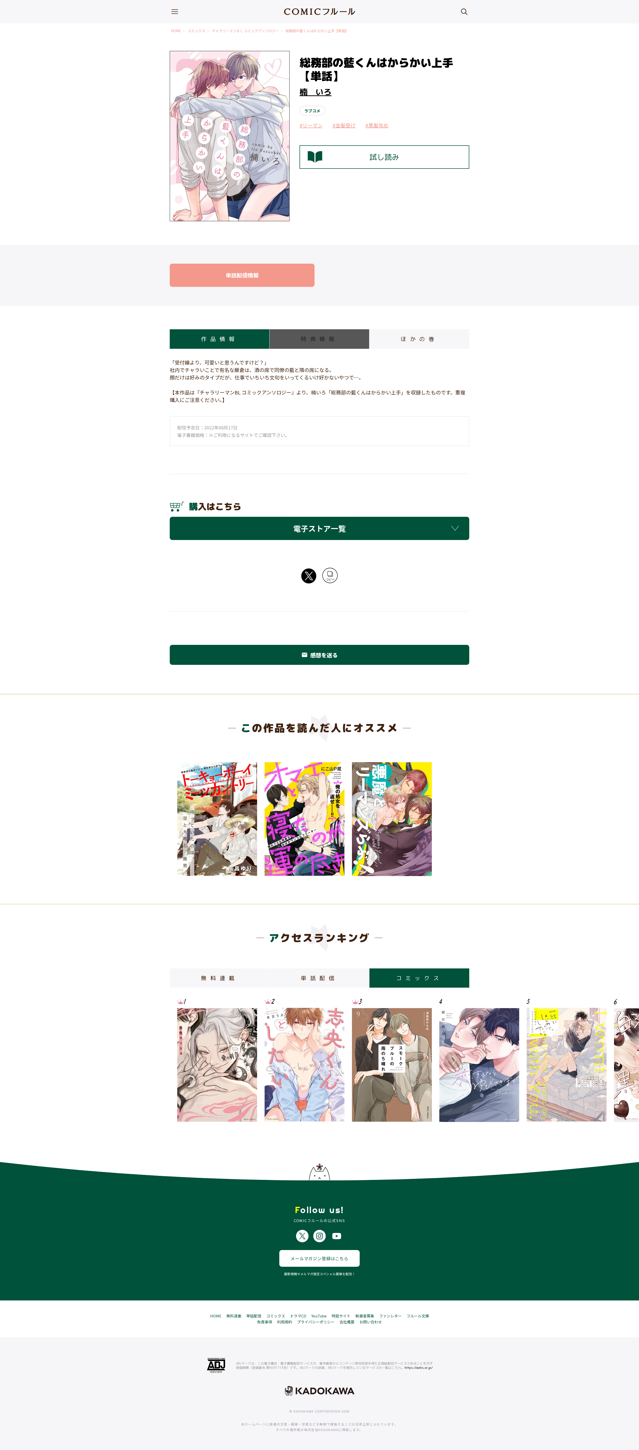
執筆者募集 (364, 1315)
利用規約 (284, 1321)
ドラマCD (298, 1315)
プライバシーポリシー (315, 1321)
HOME (176, 30)
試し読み (384, 157)
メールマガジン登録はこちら (319, 1258)
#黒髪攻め (376, 125)
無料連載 (233, 1315)
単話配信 (253, 1315)
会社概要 (346, 1321)
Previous (186, 1060)
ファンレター (390, 1315)
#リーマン (311, 125)
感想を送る (319, 655)
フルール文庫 (418, 1315)
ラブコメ (312, 111)
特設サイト (341, 1315)
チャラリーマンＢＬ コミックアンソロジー (245, 30)
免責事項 (264, 1321)
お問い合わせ (370, 1321)
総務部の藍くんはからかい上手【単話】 (317, 30)
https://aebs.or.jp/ (419, 1367)
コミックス (196, 30)
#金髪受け (343, 125)
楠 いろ (315, 91)
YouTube (319, 1315)
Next (453, 1060)
